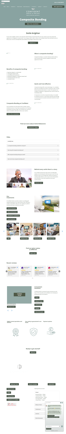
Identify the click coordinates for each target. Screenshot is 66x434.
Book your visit (14, 384)
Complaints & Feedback (13, 399)
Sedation (35, 236)
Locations (39, 6)
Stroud (36, 297)
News (9, 392)
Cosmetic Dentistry (25, 236)
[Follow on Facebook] (30, 423)
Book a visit (33, 253)
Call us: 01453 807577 (59, 2)
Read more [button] (10, 275)
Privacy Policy (11, 396)
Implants (9, 236)
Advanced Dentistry (12, 212)
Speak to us (32, 42)
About (8, 6)
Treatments (13, 6)
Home (5, 6)
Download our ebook (33, 127)
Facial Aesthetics (11, 219)
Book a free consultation (33, 24)
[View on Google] (9, 268)
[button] (4, 231)
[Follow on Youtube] (36, 423)
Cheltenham (38, 304)
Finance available (33, 384)
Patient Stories (19, 6)
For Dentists (34, 6)
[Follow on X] (34, 423)
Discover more (38, 182)
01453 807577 (52, 384)
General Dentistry (12, 208)
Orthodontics (50, 236)
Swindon (37, 308)
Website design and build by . (40, 429)
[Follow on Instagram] (32, 423)
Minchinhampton (39, 312)
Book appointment (58, 6)
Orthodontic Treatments (13, 215)
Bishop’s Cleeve (39, 301)
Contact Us (45, 6)
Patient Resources (26, 6)
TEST (9, 238)
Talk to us (33, 352)
